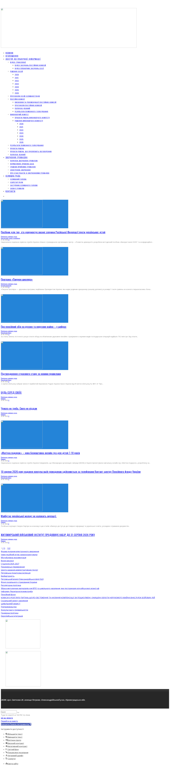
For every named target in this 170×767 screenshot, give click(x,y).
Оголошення (12, 56)
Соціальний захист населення (10, 238)
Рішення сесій (16, 71)
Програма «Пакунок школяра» (17, 279)
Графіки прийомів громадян (23, 167)
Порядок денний (22, 108)
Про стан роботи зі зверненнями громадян (29, 173)
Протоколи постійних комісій (28, 105)
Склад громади (17, 188)
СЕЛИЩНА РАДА (13, 176)
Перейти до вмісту (9, 721)
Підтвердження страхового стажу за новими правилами (31, 374)
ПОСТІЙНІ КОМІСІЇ (17, 99)
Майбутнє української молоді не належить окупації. (29, 516)
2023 (17, 83)
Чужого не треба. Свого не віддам (19, 408)
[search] (18, 712)
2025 (17, 90)
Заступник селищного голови (24, 185)
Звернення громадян (17, 157)
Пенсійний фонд (6, 333)
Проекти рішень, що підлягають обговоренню (31, 151)
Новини (9, 53)
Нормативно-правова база (22, 164)
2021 (17, 77)
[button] (16, 724)
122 (8, 548)
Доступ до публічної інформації (23, 59)
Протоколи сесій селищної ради (25, 96)
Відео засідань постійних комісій (30, 65)
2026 (17, 93)
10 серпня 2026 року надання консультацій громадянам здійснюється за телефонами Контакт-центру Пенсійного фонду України (71, 471)
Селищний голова (18, 179)
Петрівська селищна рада (9, 236)
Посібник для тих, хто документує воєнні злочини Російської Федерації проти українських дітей (53, 232)
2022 (17, 80)
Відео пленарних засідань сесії (29, 68)
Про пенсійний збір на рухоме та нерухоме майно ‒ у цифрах (33, 326)
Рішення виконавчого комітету (29, 120)
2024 (17, 87)
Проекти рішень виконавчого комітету (32, 117)
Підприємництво (6, 285)
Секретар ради (16, 182)
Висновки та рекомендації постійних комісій (35, 102)
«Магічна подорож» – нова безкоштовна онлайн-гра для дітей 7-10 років (40, 453)
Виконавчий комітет (19, 114)
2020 (17, 74)
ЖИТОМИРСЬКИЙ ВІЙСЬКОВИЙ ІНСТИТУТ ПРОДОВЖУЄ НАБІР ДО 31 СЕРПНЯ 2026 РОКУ (48, 535)
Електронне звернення (20, 170)
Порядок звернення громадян (24, 160)
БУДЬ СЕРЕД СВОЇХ (11, 392)
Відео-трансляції (18, 62)
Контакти (10, 191)
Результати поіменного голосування (31, 111)
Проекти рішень (17, 148)
